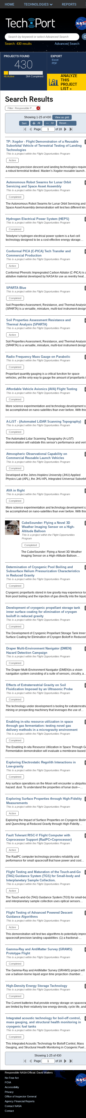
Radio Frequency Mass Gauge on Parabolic (38, 356)
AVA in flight (15, 490)
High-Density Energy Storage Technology (36, 986)
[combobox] (42, 36)
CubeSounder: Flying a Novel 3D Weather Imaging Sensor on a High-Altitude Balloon (48, 527)
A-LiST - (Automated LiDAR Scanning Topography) (43, 421)
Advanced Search (67, 43)
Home (9, 4)
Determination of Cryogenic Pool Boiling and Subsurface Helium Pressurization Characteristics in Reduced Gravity (43, 571)
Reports (69, 4)
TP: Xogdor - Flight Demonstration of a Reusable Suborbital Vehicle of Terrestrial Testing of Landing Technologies (44, 146)
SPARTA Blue (16, 288)
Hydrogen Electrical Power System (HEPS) (37, 219)
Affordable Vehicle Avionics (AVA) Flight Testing (41, 389)
